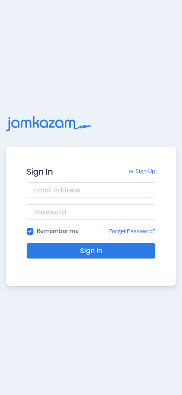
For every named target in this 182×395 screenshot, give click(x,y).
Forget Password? (132, 231)
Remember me (58, 231)
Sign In (91, 251)
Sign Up (145, 171)
